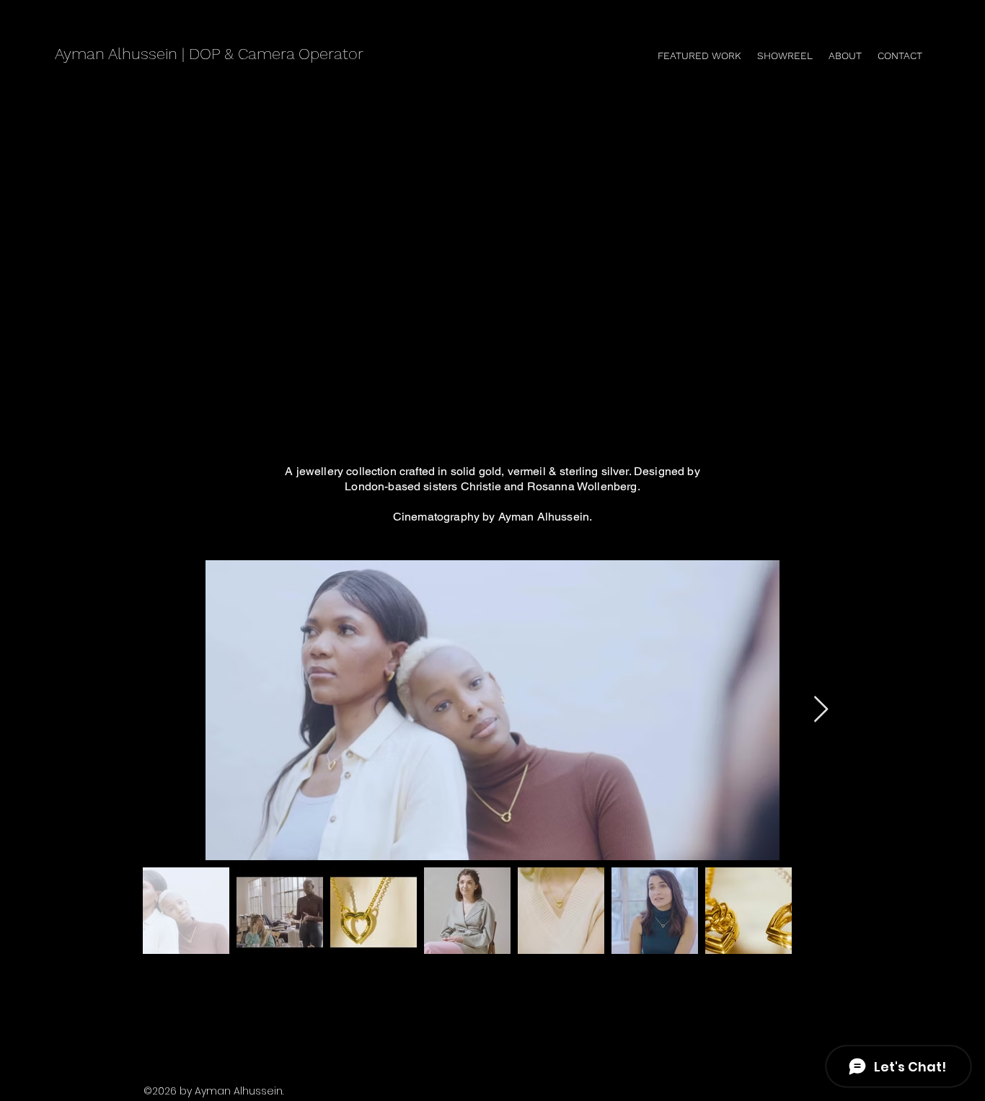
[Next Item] (821, 710)
